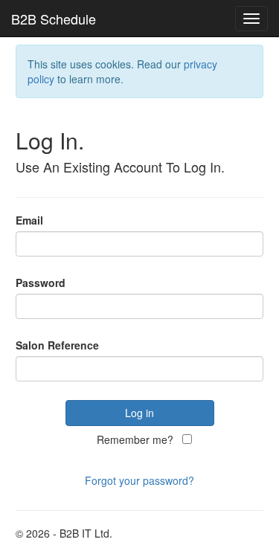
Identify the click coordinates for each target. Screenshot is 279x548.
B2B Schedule (53, 18)
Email (29, 220)
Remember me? (135, 439)
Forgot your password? (139, 480)
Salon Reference (57, 345)
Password (40, 282)
